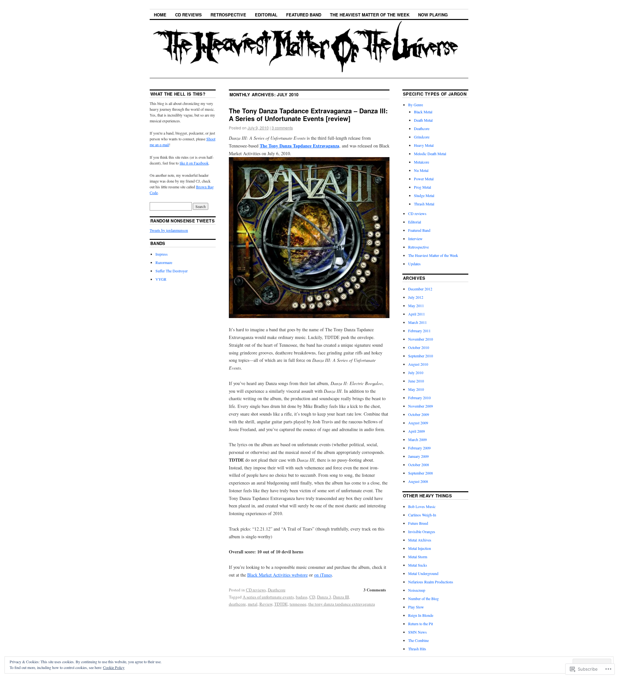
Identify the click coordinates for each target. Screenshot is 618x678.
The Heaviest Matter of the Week (369, 15)
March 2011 (417, 322)
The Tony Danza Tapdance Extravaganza (299, 145)
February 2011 (419, 330)
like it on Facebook (194, 162)
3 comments (282, 127)
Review (265, 604)
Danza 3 (324, 597)
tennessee (298, 604)
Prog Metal (422, 187)
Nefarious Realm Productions (430, 581)
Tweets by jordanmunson (169, 230)
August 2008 (418, 481)
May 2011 (416, 305)
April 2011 (416, 313)
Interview (415, 238)
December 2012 (420, 288)
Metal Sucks (417, 565)
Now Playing (433, 15)
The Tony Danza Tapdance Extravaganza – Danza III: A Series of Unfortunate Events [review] (308, 114)
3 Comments (374, 590)
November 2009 (420, 406)
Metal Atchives (419, 539)
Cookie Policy (114, 667)
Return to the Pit (420, 623)
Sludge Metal (424, 195)
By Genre (415, 104)
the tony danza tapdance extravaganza (341, 604)
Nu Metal (421, 170)
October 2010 (418, 347)
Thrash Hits (417, 648)
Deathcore (277, 590)
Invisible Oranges (421, 531)
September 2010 (420, 355)
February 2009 (419, 447)
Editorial (266, 15)
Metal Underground (423, 573)
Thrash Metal (424, 203)
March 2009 (417, 439)
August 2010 (418, 364)
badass (301, 597)
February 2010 (419, 397)
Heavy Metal (424, 145)
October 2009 (418, 414)
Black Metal (423, 111)
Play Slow (416, 606)
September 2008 (420, 473)
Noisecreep (416, 590)
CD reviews (188, 15)
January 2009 (418, 456)
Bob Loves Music (421, 506)
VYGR (160, 279)
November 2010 (420, 339)
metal (253, 604)
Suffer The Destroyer (171, 270)
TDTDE (281, 604)
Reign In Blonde (420, 615)
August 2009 (418, 422)
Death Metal (423, 120)
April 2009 (416, 431)
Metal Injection (419, 548)
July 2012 (415, 297)
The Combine (418, 640)
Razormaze (163, 262)
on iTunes (323, 575)
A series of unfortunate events (268, 597)
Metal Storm (417, 556)
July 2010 (415, 372)
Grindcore (421, 136)
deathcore (237, 604)
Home (160, 15)
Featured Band (303, 15)
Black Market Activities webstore (277, 575)
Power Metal (424, 178)
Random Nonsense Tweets (182, 221)
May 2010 (416, 389)
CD (312, 597)
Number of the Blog (423, 598)
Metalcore (421, 162)
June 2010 (416, 380)
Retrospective (228, 15)
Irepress (161, 254)
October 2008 (418, 464)
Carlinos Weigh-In (422, 514)
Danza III (341, 597)
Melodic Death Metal (430, 153)
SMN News (417, 632)
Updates (414, 263)
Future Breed (418, 523)
